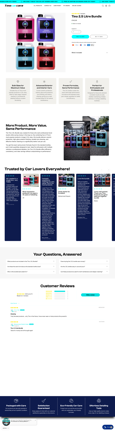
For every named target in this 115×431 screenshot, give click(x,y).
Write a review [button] (90, 295)
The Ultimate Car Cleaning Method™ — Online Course (20, 421)
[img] (14, 307)
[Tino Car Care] (14, 6)
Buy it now (99, 36)
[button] (103, 5)
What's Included (77, 52)
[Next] (108, 169)
